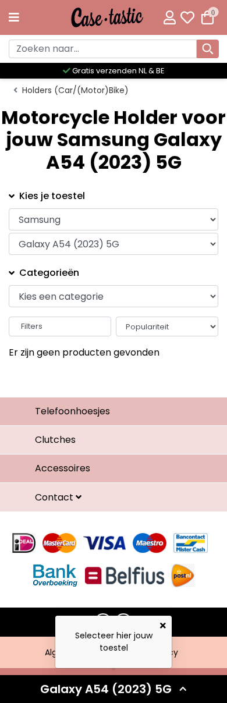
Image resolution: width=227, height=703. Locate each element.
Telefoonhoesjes (72, 411)
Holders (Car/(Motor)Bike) (75, 90)
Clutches (55, 439)
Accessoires (62, 468)
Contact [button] (55, 497)
